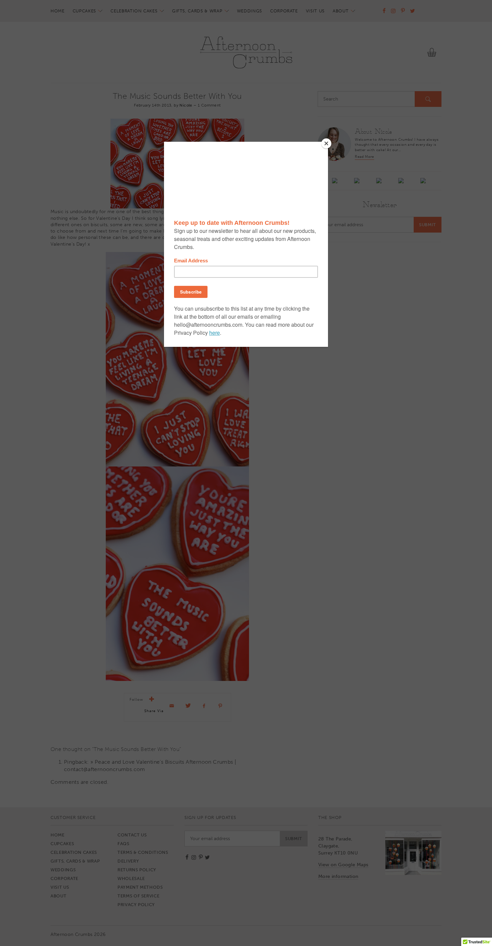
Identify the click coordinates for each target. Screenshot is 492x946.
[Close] (326, 143)
